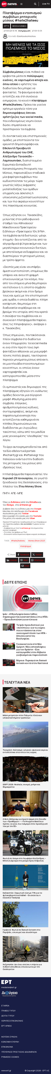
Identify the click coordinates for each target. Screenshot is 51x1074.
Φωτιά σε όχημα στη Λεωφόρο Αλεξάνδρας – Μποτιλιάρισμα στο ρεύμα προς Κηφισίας (24, 859)
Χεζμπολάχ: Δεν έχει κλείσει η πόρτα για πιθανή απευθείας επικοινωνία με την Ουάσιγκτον (22, 966)
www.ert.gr (6, 1070)
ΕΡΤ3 (6, 26)
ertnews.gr (26, 528)
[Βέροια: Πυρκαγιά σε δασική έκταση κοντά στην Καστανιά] (9, 662)
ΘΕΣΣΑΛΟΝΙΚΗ (19, 26)
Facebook (33, 511)
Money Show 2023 (36, 540)
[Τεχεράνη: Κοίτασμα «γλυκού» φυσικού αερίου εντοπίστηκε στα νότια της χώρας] (25, 734)
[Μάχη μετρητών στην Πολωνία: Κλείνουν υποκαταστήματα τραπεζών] (25, 700)
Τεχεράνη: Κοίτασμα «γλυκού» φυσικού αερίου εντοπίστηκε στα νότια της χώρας (25, 751)
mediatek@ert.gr (9, 987)
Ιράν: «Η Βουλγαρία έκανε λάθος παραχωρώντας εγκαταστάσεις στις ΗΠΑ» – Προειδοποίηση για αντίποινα (25, 617)
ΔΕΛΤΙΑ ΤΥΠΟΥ (7, 1015)
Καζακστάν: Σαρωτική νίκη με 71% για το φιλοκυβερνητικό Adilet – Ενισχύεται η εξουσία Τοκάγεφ (22, 895)
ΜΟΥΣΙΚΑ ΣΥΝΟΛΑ (9, 1036)
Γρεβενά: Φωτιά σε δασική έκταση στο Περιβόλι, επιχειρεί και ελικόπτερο (21, 931)
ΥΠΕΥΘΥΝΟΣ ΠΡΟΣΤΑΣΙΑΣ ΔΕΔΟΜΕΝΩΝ (19, 1052)
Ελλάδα (34, 502)
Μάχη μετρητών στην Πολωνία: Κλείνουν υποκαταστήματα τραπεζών (22, 716)
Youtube (37, 516)
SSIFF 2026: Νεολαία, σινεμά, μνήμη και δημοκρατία (21, 785)
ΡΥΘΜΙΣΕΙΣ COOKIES (10, 1057)
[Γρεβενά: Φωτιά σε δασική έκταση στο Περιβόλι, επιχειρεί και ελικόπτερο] (25, 914)
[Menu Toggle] (21, 4)
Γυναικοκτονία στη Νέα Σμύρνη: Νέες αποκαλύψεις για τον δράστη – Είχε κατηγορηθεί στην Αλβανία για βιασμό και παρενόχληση (31, 649)
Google (37, 508)
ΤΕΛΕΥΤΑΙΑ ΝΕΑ (17, 682)
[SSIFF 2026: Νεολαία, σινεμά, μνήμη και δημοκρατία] (25, 769)
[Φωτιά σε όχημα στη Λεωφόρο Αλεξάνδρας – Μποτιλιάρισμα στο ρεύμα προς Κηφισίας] (25, 843)
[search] (35, 4)
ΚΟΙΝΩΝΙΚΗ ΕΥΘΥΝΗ (10, 1041)
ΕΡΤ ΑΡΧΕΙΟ (6, 1025)
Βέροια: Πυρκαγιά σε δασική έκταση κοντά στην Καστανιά (32, 662)
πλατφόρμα (25, 546)
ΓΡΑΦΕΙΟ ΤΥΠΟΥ (8, 1010)
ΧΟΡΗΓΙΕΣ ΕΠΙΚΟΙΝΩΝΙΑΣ (12, 1020)
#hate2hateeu (18, 540)
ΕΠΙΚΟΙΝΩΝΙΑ (7, 1047)
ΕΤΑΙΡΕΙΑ (5, 1005)
